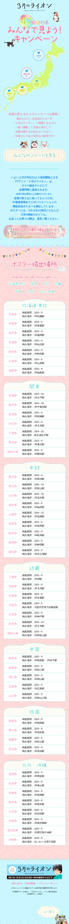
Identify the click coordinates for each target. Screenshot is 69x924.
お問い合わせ (17, 883)
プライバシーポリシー (48, 883)
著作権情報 (30, 883)
